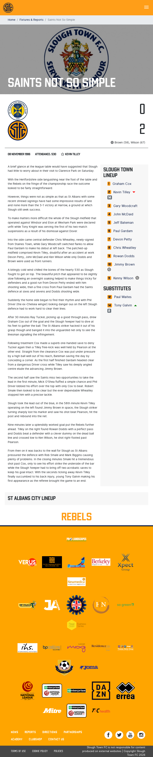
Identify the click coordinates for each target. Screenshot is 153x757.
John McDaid (123, 214)
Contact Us (56, 739)
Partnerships (73, 732)
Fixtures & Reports (31, 19)
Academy (17, 739)
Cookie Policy (40, 751)
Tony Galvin (123, 305)
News (14, 732)
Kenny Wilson (123, 278)
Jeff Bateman (123, 222)
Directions (49, 732)
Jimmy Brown (124, 264)
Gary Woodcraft (125, 206)
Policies (58, 751)
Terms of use (18, 751)
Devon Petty (122, 239)
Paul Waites (122, 297)
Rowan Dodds (123, 256)
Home (11, 19)
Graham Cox (122, 183)
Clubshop (35, 739)
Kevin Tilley (121, 192)
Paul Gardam (123, 231)
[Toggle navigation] (146, 6)
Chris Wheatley (124, 247)
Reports (30, 732)
